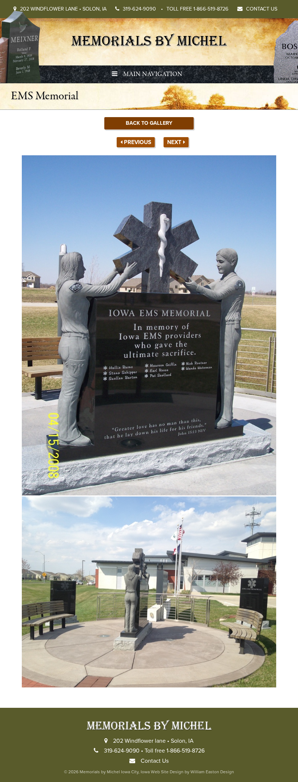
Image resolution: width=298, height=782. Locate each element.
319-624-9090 (143, 9)
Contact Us (261, 9)
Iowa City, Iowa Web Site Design (152, 771)
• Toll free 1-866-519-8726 (173, 750)
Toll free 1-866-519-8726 (197, 9)
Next (174, 142)
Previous (137, 142)
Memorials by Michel (149, 40)
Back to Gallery (149, 123)
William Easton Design (212, 771)
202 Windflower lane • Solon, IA (63, 9)
